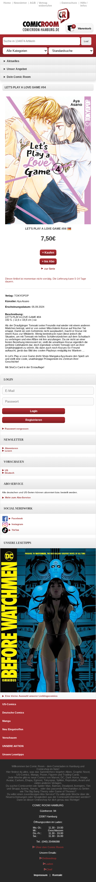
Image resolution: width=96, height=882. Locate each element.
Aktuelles (13, 61)
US (6, 470)
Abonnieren (11, 448)
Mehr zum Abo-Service (17, 497)
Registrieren (33, 420)
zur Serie (49, 268)
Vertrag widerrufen (45, 4)
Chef (49, 869)
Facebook (17, 518)
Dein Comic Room (19, 77)
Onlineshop (49, 858)
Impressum (41, 875)
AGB (33, 2)
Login (33, 411)
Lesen (8, 450)
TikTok (15, 530)
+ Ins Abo (48, 261)
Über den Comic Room (49, 847)
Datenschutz (69, 2)
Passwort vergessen (16, 428)
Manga (6, 721)
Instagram (17, 524)
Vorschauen (9, 737)
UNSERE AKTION (13, 746)
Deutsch (9, 473)
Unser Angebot (17, 69)
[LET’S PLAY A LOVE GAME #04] (48, 160)
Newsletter (20, 2)
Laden (49, 863)
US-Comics (9, 704)
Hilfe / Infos (83, 4)
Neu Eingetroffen (12, 729)
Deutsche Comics (13, 712)
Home (7, 2)
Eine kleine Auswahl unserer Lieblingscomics (31, 696)
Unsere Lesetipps (13, 754)
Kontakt (57, 875)
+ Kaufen (48, 252)
